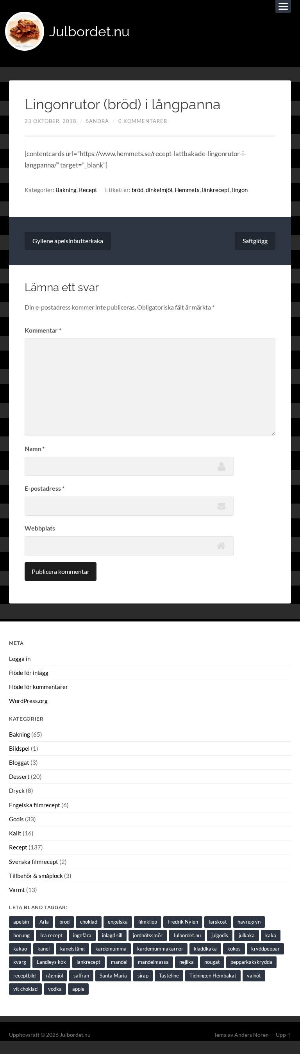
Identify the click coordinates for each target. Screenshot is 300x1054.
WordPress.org (28, 700)
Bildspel (19, 748)
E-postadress (44, 488)
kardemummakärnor (160, 948)
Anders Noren (251, 1035)
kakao (20, 948)
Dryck (17, 790)
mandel (119, 962)
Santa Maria (113, 975)
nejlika (186, 962)
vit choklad (25, 989)
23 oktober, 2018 (51, 121)
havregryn (249, 922)
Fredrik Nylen (183, 922)
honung (21, 935)
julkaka (247, 935)
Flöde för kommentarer (38, 686)
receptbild (24, 975)
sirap (143, 975)
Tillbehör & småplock (36, 875)
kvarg (19, 962)
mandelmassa (153, 962)
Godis (16, 819)
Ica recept (51, 935)
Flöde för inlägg (28, 672)
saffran (81, 975)
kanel (44, 948)
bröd (137, 189)
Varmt (17, 889)
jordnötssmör (147, 935)
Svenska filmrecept (33, 861)
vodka (55, 989)
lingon (240, 189)
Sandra (97, 121)
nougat (212, 962)
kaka (270, 935)
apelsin (21, 922)
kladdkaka (205, 948)
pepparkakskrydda (251, 962)
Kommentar (43, 330)
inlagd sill (112, 935)
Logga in (19, 658)
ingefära (82, 935)
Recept (88, 189)
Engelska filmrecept (34, 804)
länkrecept (216, 189)
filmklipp (147, 922)
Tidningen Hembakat (212, 975)
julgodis (219, 935)
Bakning (66, 189)
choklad (88, 922)
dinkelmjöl (159, 189)
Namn (35, 448)
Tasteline (169, 975)
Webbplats (40, 528)
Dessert (19, 776)
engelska (118, 922)
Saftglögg (255, 240)
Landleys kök (51, 962)
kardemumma (111, 948)
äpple (78, 989)
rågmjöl (54, 975)
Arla (44, 922)
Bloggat (19, 762)
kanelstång (72, 948)
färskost (218, 922)
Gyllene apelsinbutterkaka (67, 240)
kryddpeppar (265, 948)
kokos (234, 948)
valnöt (254, 975)
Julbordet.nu (89, 31)
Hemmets (187, 189)
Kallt (15, 833)
